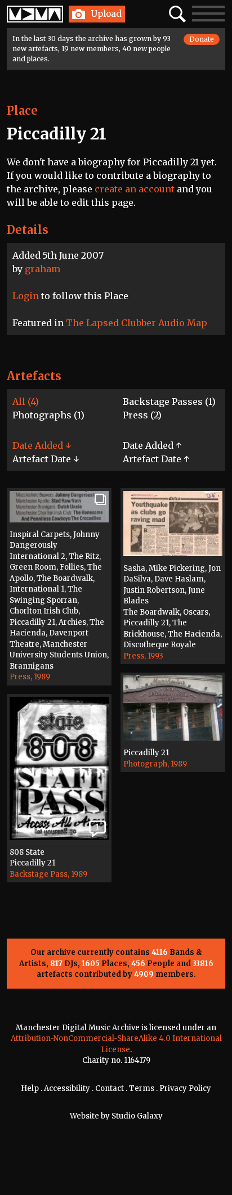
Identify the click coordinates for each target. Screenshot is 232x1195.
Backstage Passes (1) (169, 401)
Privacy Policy (185, 1088)
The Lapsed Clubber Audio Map (136, 322)
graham (42, 268)
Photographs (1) (48, 415)
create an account (135, 189)
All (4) (25, 401)
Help (30, 1088)
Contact (109, 1088)
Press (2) (142, 415)
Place (22, 110)
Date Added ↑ (152, 445)
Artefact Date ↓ (45, 459)
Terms (141, 1088)
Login (25, 295)
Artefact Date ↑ (156, 459)
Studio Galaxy (137, 1116)
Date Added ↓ (41, 445)
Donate (201, 39)
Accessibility (67, 1088)
